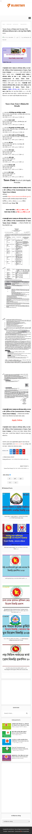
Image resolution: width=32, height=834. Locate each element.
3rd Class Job (26, 37)
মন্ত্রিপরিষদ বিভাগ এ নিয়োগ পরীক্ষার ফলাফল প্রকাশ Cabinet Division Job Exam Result (20, 756)
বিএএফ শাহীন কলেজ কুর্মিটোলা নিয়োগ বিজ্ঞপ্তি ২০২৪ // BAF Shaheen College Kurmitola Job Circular (16, 639)
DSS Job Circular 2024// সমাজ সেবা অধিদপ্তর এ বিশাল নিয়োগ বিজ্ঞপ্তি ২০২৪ (16, 548)
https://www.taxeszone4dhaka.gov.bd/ (20, 196)
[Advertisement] (16, 12)
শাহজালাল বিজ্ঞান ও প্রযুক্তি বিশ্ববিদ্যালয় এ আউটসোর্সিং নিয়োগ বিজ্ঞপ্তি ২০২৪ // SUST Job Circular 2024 (16, 517)
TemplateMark (26, 831)
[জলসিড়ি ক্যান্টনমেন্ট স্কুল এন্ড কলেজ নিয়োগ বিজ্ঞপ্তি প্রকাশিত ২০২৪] (15, 566)
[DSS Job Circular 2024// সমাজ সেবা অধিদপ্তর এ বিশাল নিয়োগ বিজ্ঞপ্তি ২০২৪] (15, 535)
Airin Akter (6, 475)
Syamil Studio (11, 831)
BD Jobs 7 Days (14, 829)
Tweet (11, 452)
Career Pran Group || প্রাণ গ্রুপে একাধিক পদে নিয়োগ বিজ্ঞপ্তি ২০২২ (16, 468)
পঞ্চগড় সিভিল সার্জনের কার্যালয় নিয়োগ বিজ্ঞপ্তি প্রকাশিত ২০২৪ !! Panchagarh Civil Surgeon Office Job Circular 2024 (16, 669)
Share (14, 452)
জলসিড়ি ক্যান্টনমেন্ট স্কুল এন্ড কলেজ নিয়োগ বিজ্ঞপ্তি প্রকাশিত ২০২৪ (16, 578)
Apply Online (17, 420)
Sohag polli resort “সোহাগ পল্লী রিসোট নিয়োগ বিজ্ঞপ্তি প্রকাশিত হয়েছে (15, 459)
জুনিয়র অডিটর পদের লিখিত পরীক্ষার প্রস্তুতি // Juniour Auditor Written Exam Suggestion (19, 732)
